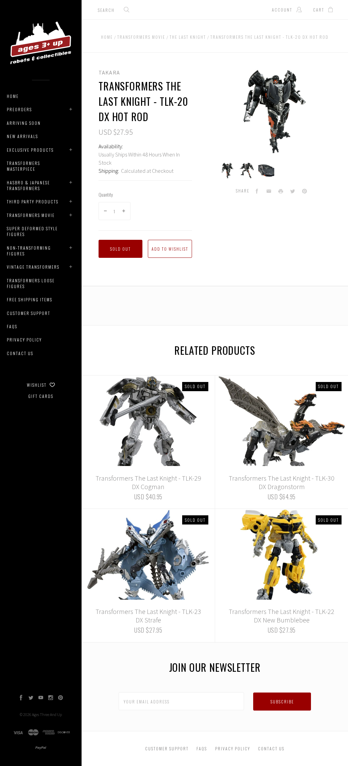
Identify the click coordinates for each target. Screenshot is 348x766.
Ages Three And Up (47, 714)
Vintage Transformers (33, 267)
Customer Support (28, 313)
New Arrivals (22, 136)
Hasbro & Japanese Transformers (28, 185)
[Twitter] (31, 698)
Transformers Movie (31, 215)
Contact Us (20, 353)
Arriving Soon (24, 123)
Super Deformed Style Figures (32, 231)
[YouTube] (40, 698)
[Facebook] (21, 698)
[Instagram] (50, 698)
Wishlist (37, 385)
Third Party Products (32, 201)
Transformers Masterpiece (23, 166)
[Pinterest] (60, 698)
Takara (109, 72)
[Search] (127, 10)
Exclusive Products (30, 150)
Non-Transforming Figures (29, 250)
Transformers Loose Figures (31, 283)
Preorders (19, 109)
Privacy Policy (24, 340)
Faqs (12, 326)
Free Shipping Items (29, 299)
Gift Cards (40, 396)
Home (13, 96)
